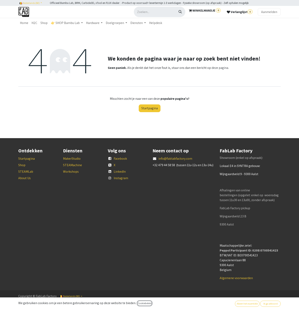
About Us (24, 178)
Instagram (121, 178)
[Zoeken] (180, 12)
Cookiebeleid (145, 303)
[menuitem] (24, 23)
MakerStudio (72, 158)
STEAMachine (72, 165)
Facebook (120, 158)
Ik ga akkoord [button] (270, 303)
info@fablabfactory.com (175, 158)
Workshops (71, 171)
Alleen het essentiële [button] (247, 303)
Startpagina (149, 108)
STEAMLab (25, 171)
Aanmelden (269, 12)
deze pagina (220, 68)
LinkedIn (120, 171)
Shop (21, 165)
